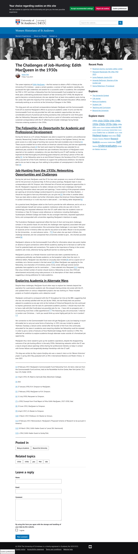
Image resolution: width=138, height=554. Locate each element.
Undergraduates (107, 145)
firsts (103, 132)
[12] (16, 428)
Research (107, 139)
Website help (68, 549)
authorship (114, 127)
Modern (105, 135)
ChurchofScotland (105, 130)
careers (94, 130)
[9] (67, 260)
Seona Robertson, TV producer (103, 86)
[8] (21, 237)
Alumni (103, 127)
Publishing (101, 139)
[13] (16, 433)
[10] (53, 262)
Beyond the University (40, 448)
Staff (118, 141)
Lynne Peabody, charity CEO (102, 77)
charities (99, 130)
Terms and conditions (53, 549)
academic (99, 127)
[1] (82, 142)
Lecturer (111, 132)
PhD (40, 462)
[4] (20, 165)
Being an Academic (23, 448)
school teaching (103, 142)
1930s (27, 462)
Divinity (120, 130)
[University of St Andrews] (30, 22)
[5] (61, 194)
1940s (117, 120)
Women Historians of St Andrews (34, 30)
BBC (120, 127)
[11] (75, 267)
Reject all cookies (103, 8)
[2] (36, 147)
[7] (52, 232)
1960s (102, 124)
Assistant (108, 127)
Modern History (112, 136)
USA (46, 462)
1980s (114, 124)
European (94, 132)
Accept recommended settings (82, 8)
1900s (94, 120)
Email (17, 487)
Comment (18, 497)
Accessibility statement (35, 549)
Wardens (97, 149)
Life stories (96, 98)
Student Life (96, 104)
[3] (21, 157)
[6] (82, 199)
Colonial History (114, 130)
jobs (33, 462)
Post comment (22, 537)
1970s (109, 124)
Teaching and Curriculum (101, 107)
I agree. (22, 530)
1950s (95, 124)
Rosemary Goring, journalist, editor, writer (107, 69)
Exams (99, 132)
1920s (19, 462)
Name (17, 477)
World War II (104, 149)
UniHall (119, 146)
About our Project (40, 36)
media (120, 132)
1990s (120, 124)
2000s (94, 127)
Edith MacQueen (39, 84)
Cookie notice (20, 549)
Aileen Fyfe (25, 74)
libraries (116, 132)
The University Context (100, 95)
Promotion (95, 139)
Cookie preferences (120, 8)
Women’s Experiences (23, 36)
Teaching (95, 146)
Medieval (96, 135)
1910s (100, 120)
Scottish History (112, 142)
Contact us (53, 36)
